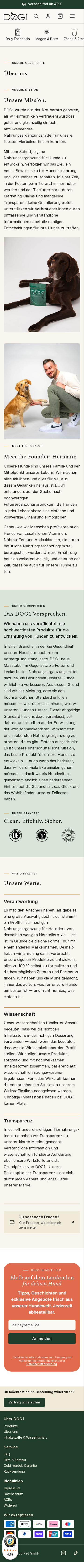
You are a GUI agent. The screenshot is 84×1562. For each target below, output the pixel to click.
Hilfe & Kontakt (15, 1460)
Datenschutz (13, 1494)
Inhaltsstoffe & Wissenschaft (25, 1437)
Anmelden (42, 1338)
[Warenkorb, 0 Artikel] (60, 16)
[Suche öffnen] (36, 16)
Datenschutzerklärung (41, 1364)
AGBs (8, 1499)
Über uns (11, 1431)
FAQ (7, 1454)
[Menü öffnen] (72, 16)
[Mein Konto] (48, 16)
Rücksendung (14, 1471)
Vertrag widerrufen (24, 1402)
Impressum (12, 1488)
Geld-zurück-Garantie (20, 1465)
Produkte (11, 1426)
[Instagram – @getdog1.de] (63, 1553)
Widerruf (10, 1505)
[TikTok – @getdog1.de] (75, 1553)
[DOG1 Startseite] (15, 16)
